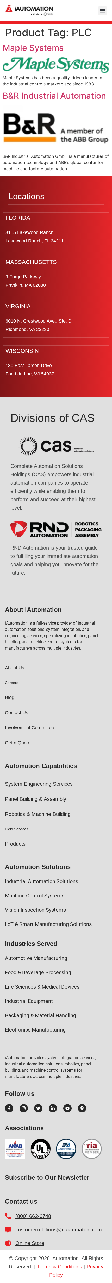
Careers (11, 683)
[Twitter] (38, 1108)
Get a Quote (17, 742)
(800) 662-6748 (33, 1216)
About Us (14, 667)
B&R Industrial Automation (54, 96)
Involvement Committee (29, 727)
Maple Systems (33, 48)
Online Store (29, 1243)
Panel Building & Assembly (35, 799)
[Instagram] (24, 1108)
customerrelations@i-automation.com (58, 1229)
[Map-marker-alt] (82, 1108)
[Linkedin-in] (53, 1108)
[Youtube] (67, 1108)
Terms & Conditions (59, 1266)
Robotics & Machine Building (38, 814)
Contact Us (16, 712)
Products (15, 844)
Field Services (16, 829)
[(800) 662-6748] (8, 1216)
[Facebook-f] (9, 1108)
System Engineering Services (39, 784)
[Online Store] (8, 1243)
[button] (102, 10)
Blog (9, 697)
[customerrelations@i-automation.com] (8, 1230)
